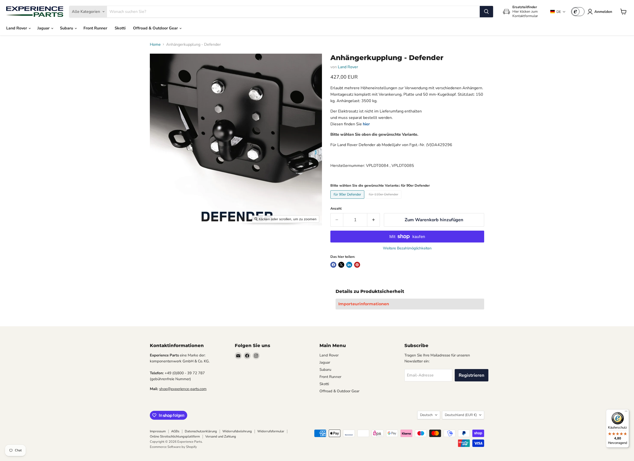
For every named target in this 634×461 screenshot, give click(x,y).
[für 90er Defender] (348, 200)
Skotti (120, 28)
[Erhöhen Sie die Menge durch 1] (373, 220)
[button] (558, 11)
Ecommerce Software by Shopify (173, 447)
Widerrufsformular (270, 431)
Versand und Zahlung (220, 436)
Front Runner (95, 28)
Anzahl (336, 209)
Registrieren (471, 375)
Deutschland (461, 415)
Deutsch (426, 415)
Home (155, 44)
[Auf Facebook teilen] (333, 265)
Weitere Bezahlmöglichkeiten (407, 248)
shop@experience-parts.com (183, 388)
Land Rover (17, 28)
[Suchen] (486, 11)
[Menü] (626, 412)
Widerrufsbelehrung (237, 431)
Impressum (158, 431)
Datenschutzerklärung (201, 431)
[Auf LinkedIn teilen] (349, 265)
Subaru (67, 28)
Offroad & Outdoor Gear (156, 28)
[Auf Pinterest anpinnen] (357, 265)
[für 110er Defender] (384, 200)
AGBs (175, 431)
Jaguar (44, 28)
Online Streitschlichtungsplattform (175, 436)
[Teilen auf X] (341, 265)
